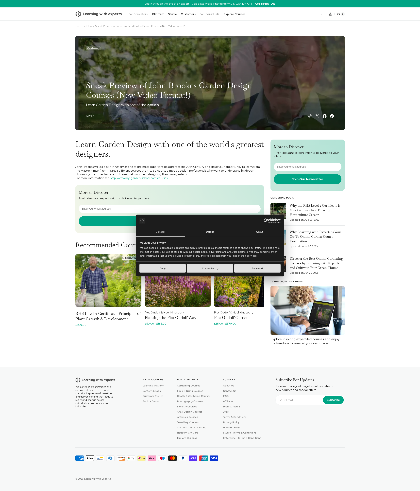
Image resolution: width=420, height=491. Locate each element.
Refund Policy (231, 427)
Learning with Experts (97, 478)
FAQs (226, 396)
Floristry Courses (187, 406)
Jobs (226, 411)
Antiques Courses (187, 417)
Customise (208, 268)
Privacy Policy (231, 422)
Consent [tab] (161, 231)
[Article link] (307, 214)
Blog (89, 26)
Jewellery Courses (188, 422)
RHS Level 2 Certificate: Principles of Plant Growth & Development (108, 316)
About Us (228, 385)
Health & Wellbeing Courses (193, 396)
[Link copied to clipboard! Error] (310, 116)
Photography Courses (190, 401)
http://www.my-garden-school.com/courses (139, 178)
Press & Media (231, 406)
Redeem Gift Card (188, 432)
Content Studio (152, 390)
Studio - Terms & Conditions (239, 432)
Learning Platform (153, 385)
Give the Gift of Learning (191, 427)
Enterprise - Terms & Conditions (242, 437)
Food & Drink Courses (190, 390)
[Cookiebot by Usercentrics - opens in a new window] (266, 220)
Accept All (257, 268)
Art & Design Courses (189, 411)
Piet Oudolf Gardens (232, 317)
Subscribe (333, 399)
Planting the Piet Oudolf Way (170, 317)
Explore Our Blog (187, 437)
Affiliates (228, 401)
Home (79, 26)
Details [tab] (210, 231)
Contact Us (229, 390)
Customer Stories (153, 396)
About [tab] (259, 231)
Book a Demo (151, 401)
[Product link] (108, 290)
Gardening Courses (188, 385)
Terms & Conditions (234, 417)
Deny (163, 268)
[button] (321, 14)
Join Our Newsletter (307, 179)
